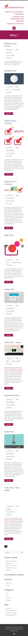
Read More (8, 113)
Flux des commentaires (11, 612)
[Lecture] (5, 447)
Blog (8, 150)
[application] (14, 446)
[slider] (22, 447)
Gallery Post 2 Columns (11, 565)
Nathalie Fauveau (14, 630)
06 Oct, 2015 (9, 49)
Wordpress (11, 150)
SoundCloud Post (11, 395)
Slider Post (9, 235)
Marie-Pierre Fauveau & (18, 628)
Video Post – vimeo (12, 342)
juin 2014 (8, 585)
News (8, 89)
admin (17, 49)
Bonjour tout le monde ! (11, 561)
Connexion (8, 608)
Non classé (9, 52)
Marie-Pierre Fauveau (17, 627)
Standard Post (10, 71)
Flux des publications (11, 610)
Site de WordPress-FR (11, 615)
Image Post (9, 289)
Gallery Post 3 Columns (11, 567)
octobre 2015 (9, 583)
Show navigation (14, 28)
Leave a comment (10, 55)
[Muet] (19, 447)
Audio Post (9, 432)
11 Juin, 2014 (9, 86)
